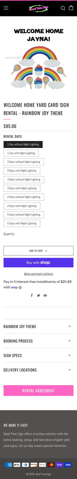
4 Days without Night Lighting (23, 197)
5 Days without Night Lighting (23, 215)
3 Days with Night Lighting (22, 188)
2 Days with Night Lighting (21, 171)
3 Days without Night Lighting (23, 179)
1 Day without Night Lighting (23, 144)
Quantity (9, 234)
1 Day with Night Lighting (21, 153)
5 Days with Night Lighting (22, 223)
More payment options (38, 274)
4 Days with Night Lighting (22, 206)
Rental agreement (38, 391)
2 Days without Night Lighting (23, 162)
